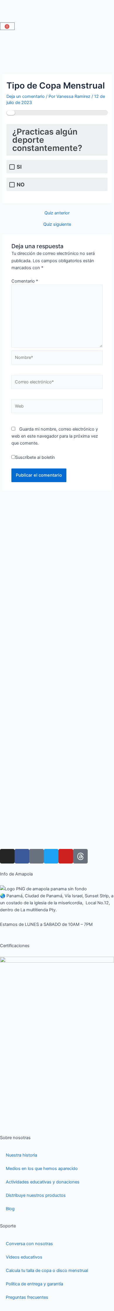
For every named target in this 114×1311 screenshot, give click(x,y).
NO (21, 184)
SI (19, 167)
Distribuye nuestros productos (36, 1195)
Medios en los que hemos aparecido (42, 1168)
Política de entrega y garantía (34, 1284)
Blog (10, 1208)
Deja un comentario (25, 96)
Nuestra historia (21, 1155)
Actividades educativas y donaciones (43, 1182)
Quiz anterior (57, 213)
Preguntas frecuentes (27, 1297)
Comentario (24, 281)
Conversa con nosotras (29, 1243)
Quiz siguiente (57, 224)
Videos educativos (24, 1257)
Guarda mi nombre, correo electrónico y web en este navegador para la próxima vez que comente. (54, 436)
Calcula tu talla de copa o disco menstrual (47, 1270)
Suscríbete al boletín (35, 457)
